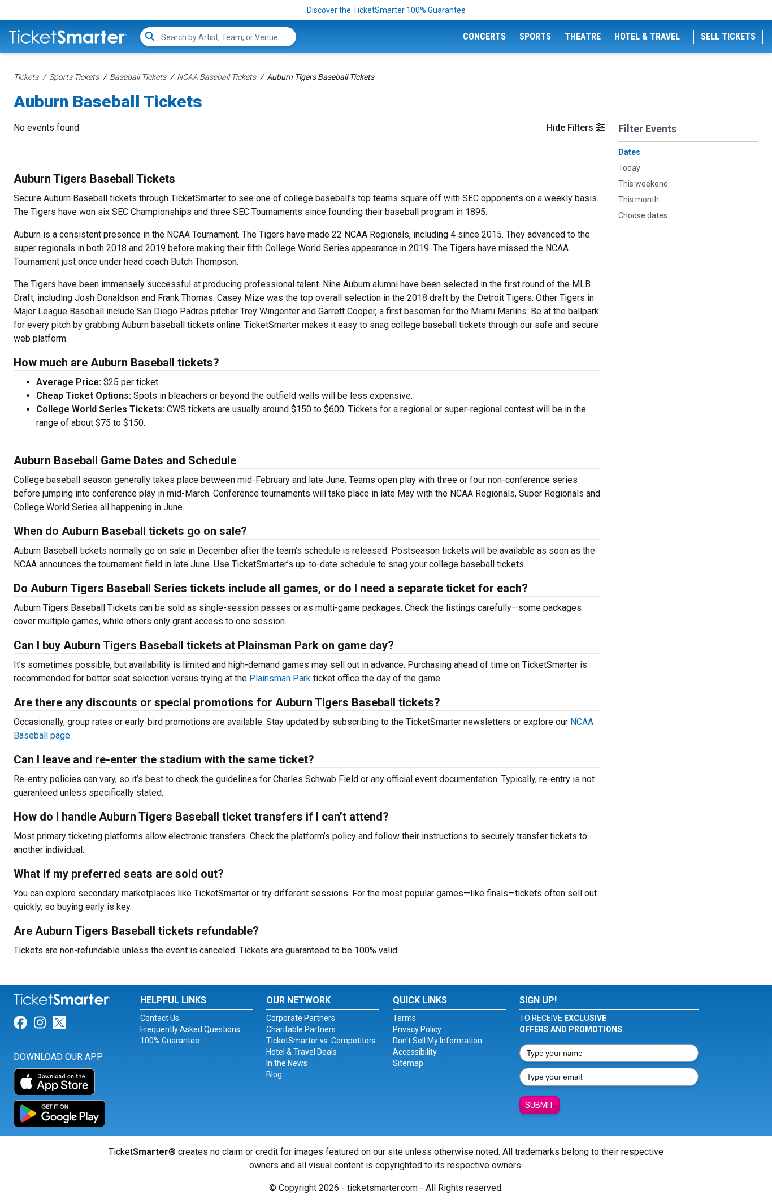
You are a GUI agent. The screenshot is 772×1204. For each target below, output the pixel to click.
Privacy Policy (417, 1029)
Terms (404, 1017)
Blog (274, 1074)
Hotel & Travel (647, 36)
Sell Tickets (728, 36)
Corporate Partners (300, 1017)
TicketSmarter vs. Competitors (321, 1040)
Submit (539, 1105)
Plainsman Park (280, 678)
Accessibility (415, 1051)
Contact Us (159, 1017)
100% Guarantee (169, 1040)
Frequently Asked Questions (190, 1029)
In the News (286, 1063)
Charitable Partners (301, 1029)
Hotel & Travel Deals (301, 1051)
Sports (535, 36)
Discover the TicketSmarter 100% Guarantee (386, 10)
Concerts (484, 36)
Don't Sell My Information (437, 1040)
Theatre (583, 36)
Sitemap (408, 1063)
